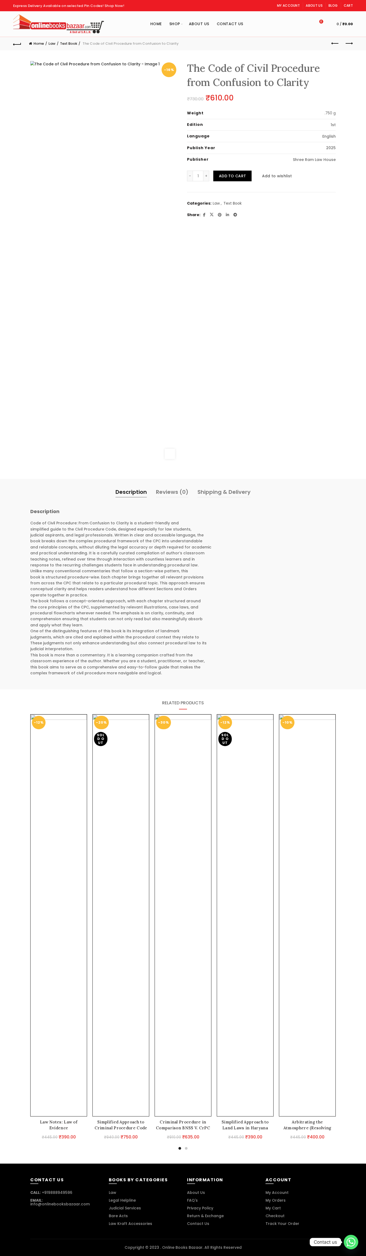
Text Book (68, 43)
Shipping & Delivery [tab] (224, 492)
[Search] (306, 24)
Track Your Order (282, 1223)
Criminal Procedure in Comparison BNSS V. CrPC (183, 1124)
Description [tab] (131, 492)
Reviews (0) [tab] (172, 492)
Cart (348, 5)
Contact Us (230, 24)
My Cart (273, 1208)
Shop (174, 24)
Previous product (335, 43)
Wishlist (321, 22)
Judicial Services (125, 1208)
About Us (314, 5)
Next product (349, 43)
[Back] (17, 43)
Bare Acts (118, 1216)
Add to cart (232, 176)
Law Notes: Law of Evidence (58, 1124)
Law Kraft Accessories (130, 1223)
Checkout (275, 1216)
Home (156, 24)
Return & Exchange (205, 1216)
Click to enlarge (170, 454)
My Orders (276, 1200)
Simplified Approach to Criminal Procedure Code (121, 1124)
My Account (288, 5)
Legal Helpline (122, 1200)
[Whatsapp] (351, 1242)
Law (51, 43)
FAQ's (192, 1200)
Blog (333, 5)
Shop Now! (114, 5)
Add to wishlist (277, 176)
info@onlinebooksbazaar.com (60, 1204)
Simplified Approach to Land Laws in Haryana (245, 1124)
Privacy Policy (200, 1208)
